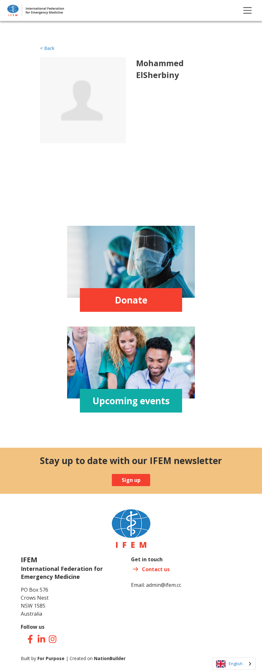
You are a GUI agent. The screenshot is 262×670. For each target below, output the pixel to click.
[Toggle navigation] (247, 10)
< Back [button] (47, 48)
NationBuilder (110, 658)
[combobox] (234, 664)
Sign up (131, 480)
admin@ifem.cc (163, 584)
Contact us (156, 569)
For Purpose (51, 658)
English (236, 663)
